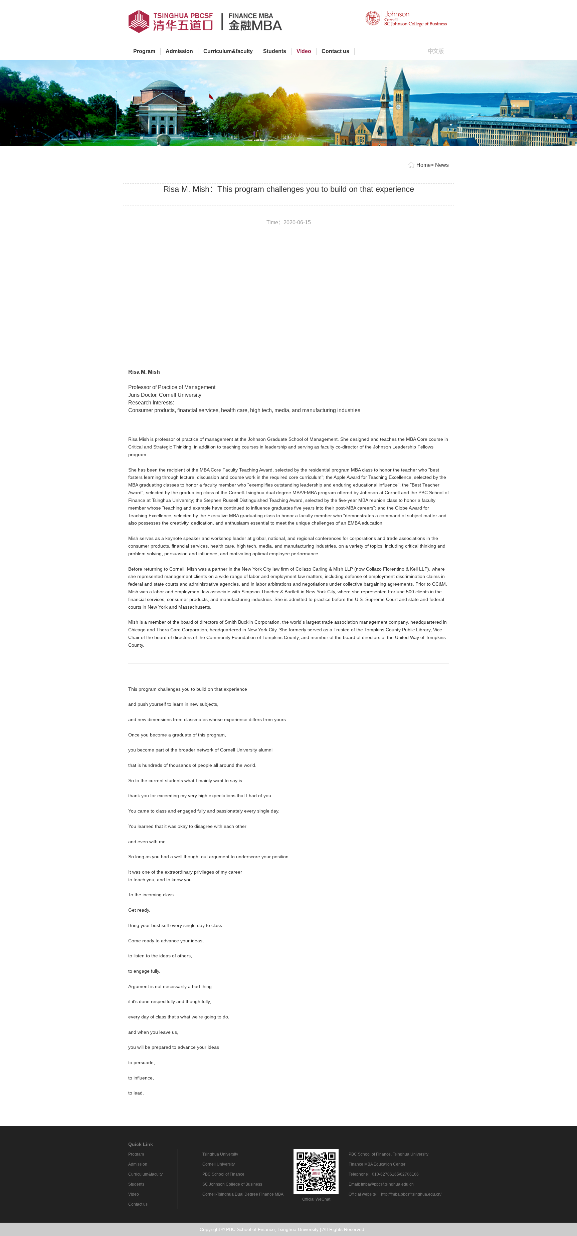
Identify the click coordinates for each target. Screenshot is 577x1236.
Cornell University (218, 1164)
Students (274, 51)
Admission (179, 51)
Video (304, 51)
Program (144, 51)
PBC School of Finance (223, 1174)
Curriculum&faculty (228, 51)
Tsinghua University (220, 1154)
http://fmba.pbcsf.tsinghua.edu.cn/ (411, 1194)
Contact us (335, 51)
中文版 (438, 51)
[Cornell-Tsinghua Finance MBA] (407, 18)
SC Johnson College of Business (232, 1184)
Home (423, 165)
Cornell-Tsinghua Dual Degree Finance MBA (242, 1194)
